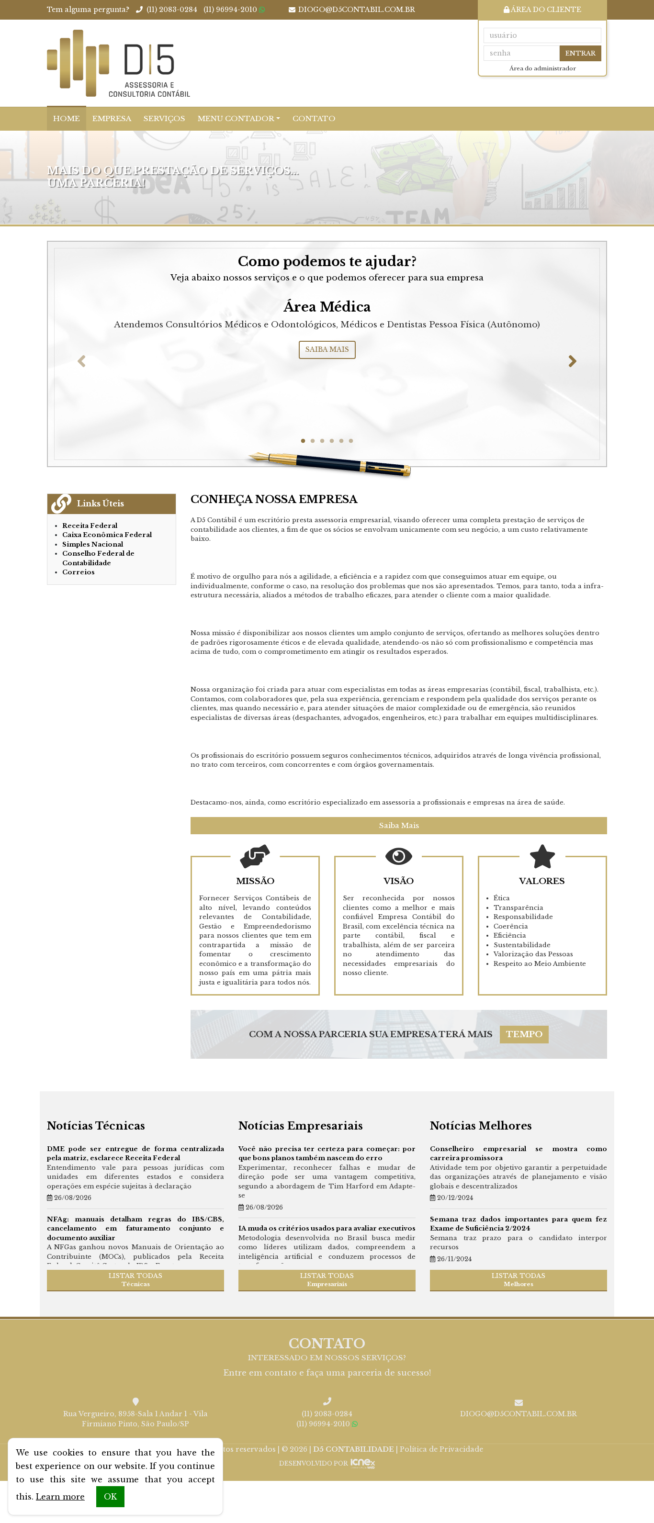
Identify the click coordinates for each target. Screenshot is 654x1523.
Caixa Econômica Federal (107, 535)
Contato (314, 118)
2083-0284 (172, 9)
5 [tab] (341, 441)
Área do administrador (542, 68)
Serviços (164, 118)
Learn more (60, 1496)
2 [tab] (312, 441)
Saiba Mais (399, 825)
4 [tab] (332, 441)
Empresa (111, 118)
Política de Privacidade (441, 1449)
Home (66, 118)
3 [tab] (322, 441)
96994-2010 (230, 9)
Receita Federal (89, 526)
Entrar (580, 53)
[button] (81, 360)
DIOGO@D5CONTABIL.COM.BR (356, 9)
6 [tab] (351, 441)
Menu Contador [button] (236, 118)
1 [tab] (303, 441)
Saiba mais (327, 349)
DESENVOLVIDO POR (313, 1463)
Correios (78, 572)
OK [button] (110, 1496)
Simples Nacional (92, 544)
